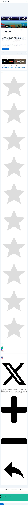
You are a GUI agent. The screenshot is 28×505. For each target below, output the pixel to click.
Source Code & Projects (5, 1)
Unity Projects (11, 67)
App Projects (7, 67)
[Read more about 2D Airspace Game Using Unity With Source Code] (8, 61)
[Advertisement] (14, 8)
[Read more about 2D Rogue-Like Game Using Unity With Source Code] (20, 61)
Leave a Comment (4, 67)
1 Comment (15, 67)
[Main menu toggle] (26, 1)
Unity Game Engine (18, 37)
